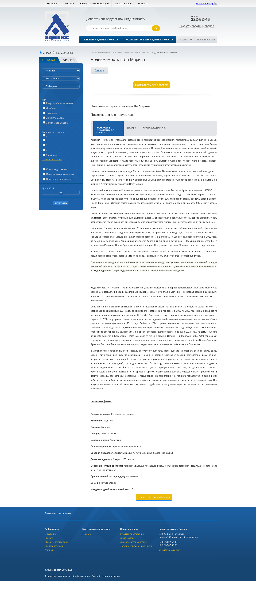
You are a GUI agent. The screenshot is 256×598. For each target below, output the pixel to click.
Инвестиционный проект (59, 174)
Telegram (86, 534)
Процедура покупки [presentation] (154, 128)
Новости (69, 3)
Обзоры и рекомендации (94, 3)
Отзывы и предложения (132, 534)
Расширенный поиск (52, 159)
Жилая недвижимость (101, 39)
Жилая (47, 52)
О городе (99, 70)
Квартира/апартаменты (59, 103)
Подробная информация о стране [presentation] (105, 130)
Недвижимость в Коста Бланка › (138, 52)
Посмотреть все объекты (151, 84)
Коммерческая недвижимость (149, 39)
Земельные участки (56, 122)
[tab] (108, 128)
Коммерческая (64, 52)
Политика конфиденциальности (136, 546)
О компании (51, 3)
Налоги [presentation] (131, 128)
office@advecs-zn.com (169, 550)
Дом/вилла (51, 108)
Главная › (95, 52)
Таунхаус (51, 113)
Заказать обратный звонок (196, 26)
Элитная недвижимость (59, 179)
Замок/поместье (55, 117)
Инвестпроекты (206, 39)
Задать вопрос (123, 3)
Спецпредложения (56, 169)
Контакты (143, 3)
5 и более (51, 155)
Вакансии (49, 550)
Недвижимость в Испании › (111, 52)
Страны (184, 39)
